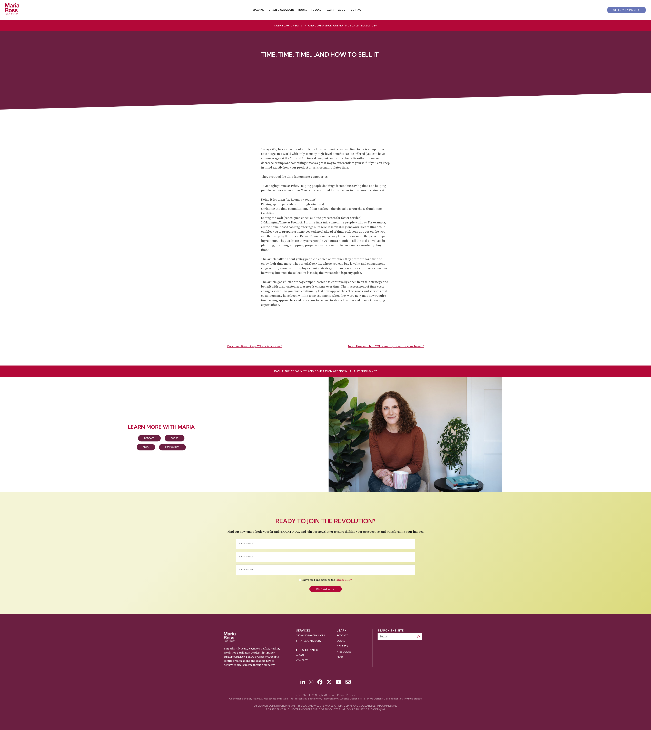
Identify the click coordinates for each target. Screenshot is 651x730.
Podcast (316, 9)
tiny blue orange (412, 698)
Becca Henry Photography (323, 698)
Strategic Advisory (281, 9)
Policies (341, 695)
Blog (146, 447)
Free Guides (172, 447)
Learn (330, 9)
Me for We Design (371, 698)
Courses (342, 646)
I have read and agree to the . (327, 579)
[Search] (418, 636)
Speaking (259, 9)
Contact (356, 9)
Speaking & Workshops (310, 635)
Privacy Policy (344, 579)
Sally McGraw (254, 698)
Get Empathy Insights (626, 10)
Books (302, 9)
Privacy (351, 695)
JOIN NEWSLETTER (326, 589)
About (342, 9)
